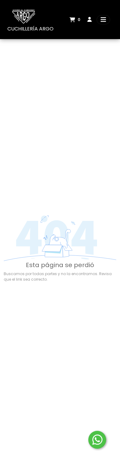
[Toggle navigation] (103, 19)
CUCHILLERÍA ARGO (30, 29)
